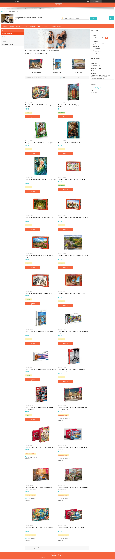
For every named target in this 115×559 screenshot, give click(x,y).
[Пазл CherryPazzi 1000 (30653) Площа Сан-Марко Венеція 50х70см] (73, 474)
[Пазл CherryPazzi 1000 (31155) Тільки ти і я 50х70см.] (73, 514)
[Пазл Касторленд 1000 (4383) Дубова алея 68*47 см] (40, 204)
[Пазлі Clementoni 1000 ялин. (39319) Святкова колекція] (40, 318)
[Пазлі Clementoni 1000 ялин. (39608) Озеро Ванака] (40, 356)
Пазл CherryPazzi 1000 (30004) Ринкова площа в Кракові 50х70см (72, 408)
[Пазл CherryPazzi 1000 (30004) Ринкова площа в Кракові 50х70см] (73, 394)
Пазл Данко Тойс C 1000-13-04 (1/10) (69, 143)
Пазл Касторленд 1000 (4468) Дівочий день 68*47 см (73, 218)
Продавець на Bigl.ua (57, 555)
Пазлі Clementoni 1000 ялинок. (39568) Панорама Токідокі (73, 332)
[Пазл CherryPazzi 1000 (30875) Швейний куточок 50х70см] (40, 92)
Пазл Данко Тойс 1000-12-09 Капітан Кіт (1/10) (39, 143)
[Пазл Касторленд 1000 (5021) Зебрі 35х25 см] (40, 280)
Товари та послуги (33, 50)
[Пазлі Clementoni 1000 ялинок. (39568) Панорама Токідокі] (73, 318)
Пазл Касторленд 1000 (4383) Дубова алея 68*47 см (40, 218)
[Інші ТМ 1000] (57, 64)
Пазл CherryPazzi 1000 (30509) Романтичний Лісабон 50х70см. (38, 488)
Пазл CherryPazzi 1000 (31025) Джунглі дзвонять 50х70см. (72, 105)
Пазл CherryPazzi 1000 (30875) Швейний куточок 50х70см (40, 105)
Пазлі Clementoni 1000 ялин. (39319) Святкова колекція (39, 332)
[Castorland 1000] (35, 64)
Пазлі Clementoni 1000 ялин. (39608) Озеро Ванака (40, 369)
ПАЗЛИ (42, 50)
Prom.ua (66, 554)
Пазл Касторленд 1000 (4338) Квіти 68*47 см (71, 179)
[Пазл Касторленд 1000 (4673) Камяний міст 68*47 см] (73, 242)
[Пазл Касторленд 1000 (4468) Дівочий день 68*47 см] (73, 204)
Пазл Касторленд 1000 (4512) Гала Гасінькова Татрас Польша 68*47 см (39, 256)
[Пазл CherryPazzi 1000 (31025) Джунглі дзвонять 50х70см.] (73, 92)
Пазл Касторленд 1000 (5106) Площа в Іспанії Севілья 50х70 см (72, 294)
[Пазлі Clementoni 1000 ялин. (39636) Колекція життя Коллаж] (40, 394)
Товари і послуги (15, 26)
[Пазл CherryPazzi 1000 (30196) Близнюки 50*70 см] (40, 434)
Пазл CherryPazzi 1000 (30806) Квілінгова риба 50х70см (39, 528)
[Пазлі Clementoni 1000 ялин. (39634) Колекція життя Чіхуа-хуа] (73, 356)
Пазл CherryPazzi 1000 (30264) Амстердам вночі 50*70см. (72, 448)
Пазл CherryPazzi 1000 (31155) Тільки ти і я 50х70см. (71, 528)
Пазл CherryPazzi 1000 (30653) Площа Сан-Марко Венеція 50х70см (73, 488)
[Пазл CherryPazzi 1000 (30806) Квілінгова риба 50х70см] (40, 514)
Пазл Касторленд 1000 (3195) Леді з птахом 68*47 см (40, 180)
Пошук (93, 18)
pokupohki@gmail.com (97, 88)
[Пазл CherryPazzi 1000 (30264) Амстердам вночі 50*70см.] (73, 434)
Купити (33, 117)
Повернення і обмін (56, 26)
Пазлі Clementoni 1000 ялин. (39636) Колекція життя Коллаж (39, 408)
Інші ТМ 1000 (57, 72)
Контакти (32, 26)
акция (58, 5)
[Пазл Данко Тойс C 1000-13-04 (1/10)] (73, 130)
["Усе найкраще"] (7, 18)
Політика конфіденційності (70, 557)
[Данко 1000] (78, 64)
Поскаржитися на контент (55, 557)
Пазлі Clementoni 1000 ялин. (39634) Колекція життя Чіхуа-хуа (71, 370)
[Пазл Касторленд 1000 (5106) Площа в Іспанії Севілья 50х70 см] (73, 280)
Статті (4, 36)
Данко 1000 (78, 72)
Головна (5, 26)
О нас (25, 26)
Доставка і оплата (43, 26)
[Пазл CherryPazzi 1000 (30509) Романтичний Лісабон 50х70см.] (40, 474)
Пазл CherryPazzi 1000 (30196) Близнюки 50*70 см (40, 447)
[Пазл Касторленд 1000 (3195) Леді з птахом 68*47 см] (40, 166)
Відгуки (4, 41)
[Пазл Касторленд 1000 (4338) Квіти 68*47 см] (73, 166)
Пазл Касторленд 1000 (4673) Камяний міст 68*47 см (73, 256)
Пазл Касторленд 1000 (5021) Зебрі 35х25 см (38, 293)
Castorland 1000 (36, 72)
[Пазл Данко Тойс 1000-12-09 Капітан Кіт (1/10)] (40, 130)
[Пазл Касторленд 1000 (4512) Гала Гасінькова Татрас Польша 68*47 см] (40, 242)
